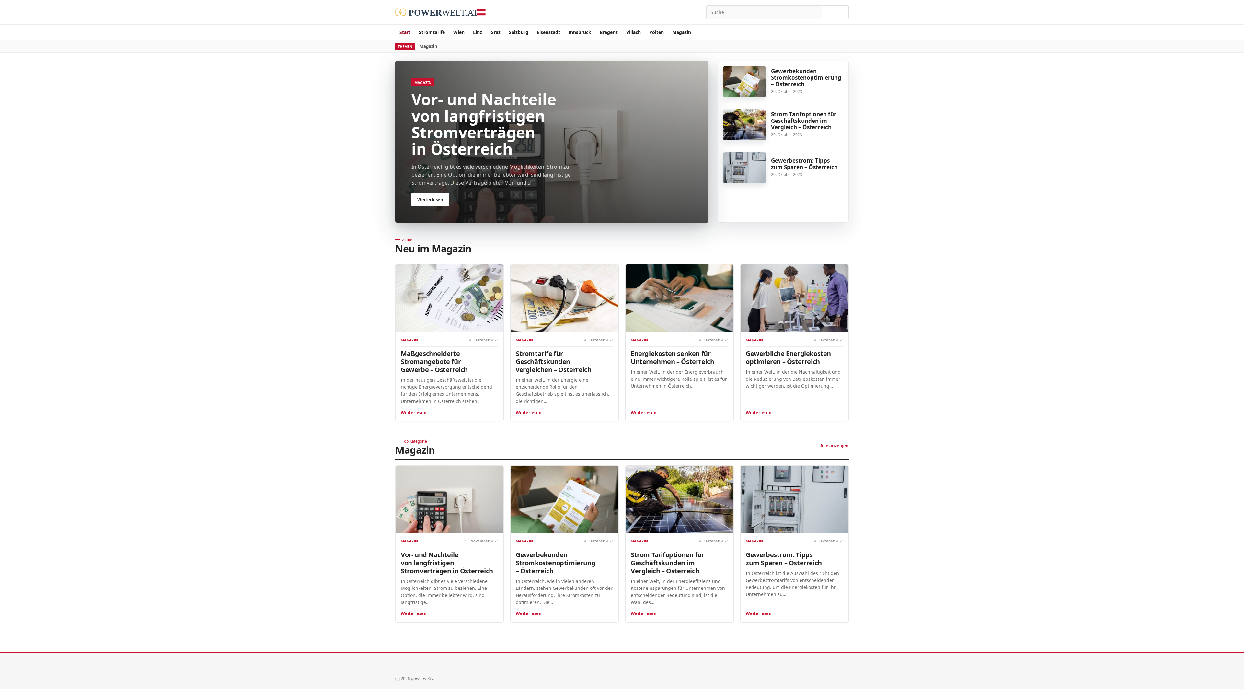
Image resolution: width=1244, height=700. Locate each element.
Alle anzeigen (834, 446)
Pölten (656, 32)
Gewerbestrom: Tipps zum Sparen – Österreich (804, 164)
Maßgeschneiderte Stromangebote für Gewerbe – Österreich (434, 361)
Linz (477, 32)
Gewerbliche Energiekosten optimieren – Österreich (788, 357)
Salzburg (518, 32)
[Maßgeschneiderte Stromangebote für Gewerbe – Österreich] (449, 298)
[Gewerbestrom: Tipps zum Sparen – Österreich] (744, 167)
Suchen (835, 12)
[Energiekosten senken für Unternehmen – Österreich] (679, 298)
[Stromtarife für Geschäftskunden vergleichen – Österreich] (564, 298)
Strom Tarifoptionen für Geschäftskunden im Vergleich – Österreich (803, 121)
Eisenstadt (548, 32)
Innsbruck (580, 32)
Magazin (681, 32)
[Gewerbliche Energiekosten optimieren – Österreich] (794, 298)
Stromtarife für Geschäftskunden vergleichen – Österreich (553, 361)
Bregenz (609, 32)
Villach (633, 32)
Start (404, 32)
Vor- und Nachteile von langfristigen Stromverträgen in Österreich (447, 562)
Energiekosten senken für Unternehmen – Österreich (672, 357)
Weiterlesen (414, 412)
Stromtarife (432, 32)
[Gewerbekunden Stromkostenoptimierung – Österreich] (744, 81)
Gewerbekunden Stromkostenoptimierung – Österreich (806, 77)
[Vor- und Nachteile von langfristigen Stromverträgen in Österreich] (449, 499)
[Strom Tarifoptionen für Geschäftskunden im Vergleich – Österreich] (744, 124)
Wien (459, 32)
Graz (495, 32)
